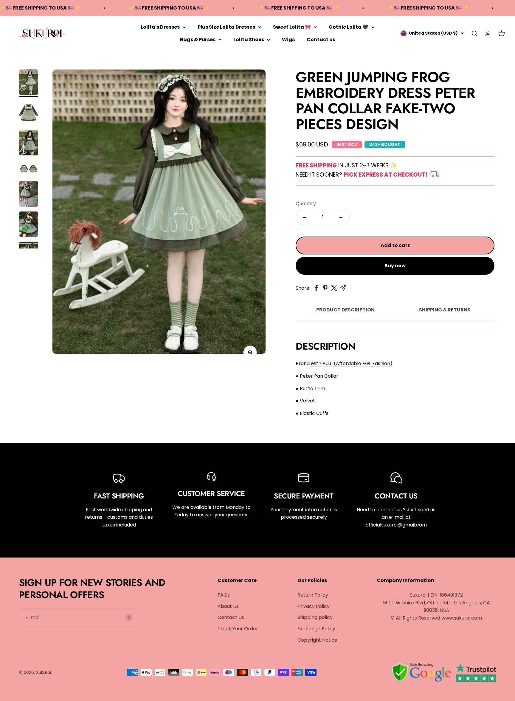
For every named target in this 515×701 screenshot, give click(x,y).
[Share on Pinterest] (325, 288)
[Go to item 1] (28, 83)
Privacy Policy (313, 606)
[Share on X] (334, 288)
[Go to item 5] (28, 195)
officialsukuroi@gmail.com (396, 524)
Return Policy (312, 595)
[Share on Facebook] (316, 288)
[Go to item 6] (28, 225)
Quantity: (306, 203)
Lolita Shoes (248, 39)
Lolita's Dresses (160, 27)
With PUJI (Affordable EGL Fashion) (352, 363)
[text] (395, 376)
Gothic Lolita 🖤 (348, 27)
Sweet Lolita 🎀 (292, 27)
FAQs (224, 595)
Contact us (321, 39)
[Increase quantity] (341, 217)
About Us (228, 606)
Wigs (288, 39)
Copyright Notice (317, 640)
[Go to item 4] (28, 169)
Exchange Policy (316, 628)
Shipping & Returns (444, 309)
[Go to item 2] (28, 113)
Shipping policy (315, 617)
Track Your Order (238, 628)
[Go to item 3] (28, 144)
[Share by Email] (343, 288)
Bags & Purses (197, 39)
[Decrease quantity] (304, 217)
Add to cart (395, 245)
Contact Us (231, 617)
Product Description (345, 309)
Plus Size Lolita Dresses (226, 27)
